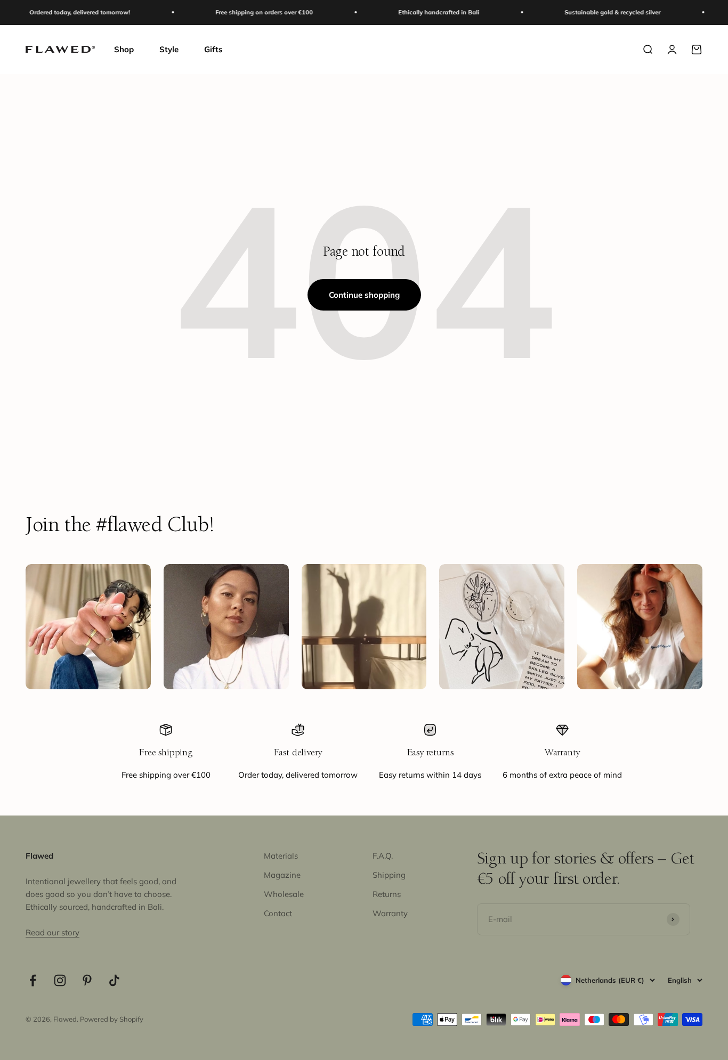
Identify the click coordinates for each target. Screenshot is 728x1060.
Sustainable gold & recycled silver (596, 12)
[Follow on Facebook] (33, 980)
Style (169, 49)
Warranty (390, 913)
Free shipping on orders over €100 (248, 12)
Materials (281, 856)
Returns (387, 894)
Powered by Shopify (111, 1019)
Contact (278, 913)
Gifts (213, 49)
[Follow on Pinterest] (87, 980)
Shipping (389, 875)
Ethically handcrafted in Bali (422, 12)
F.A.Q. (383, 856)
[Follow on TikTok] (114, 980)
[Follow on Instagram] (60, 980)
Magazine (282, 875)
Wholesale (284, 894)
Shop (124, 49)
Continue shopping (364, 295)
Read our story (52, 932)
